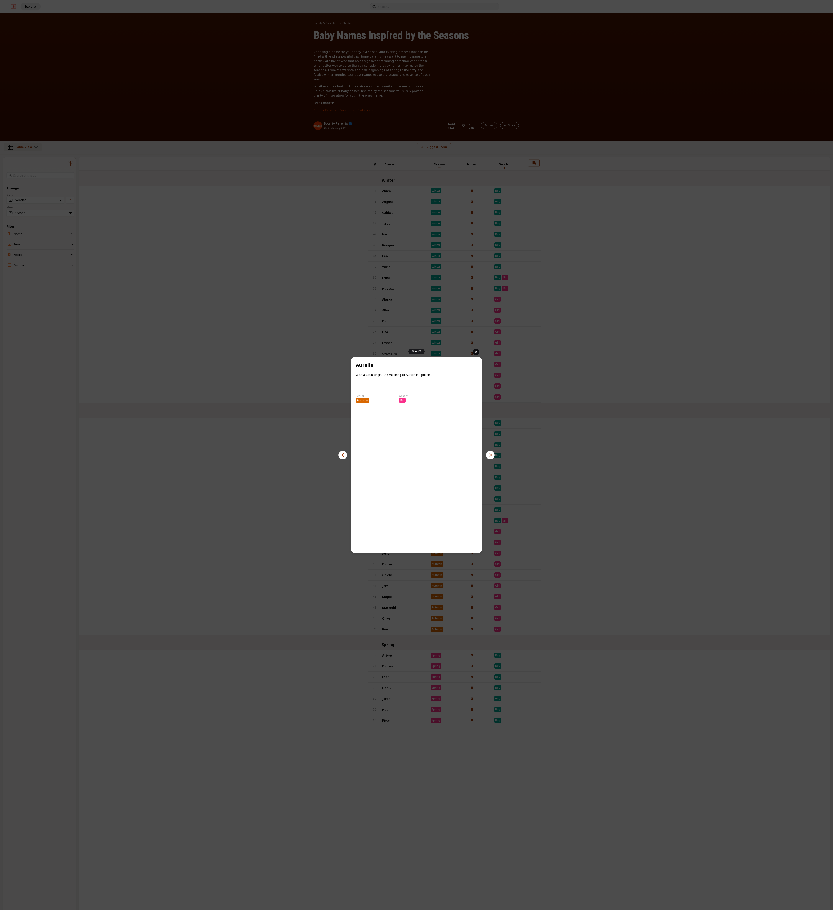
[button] (342, 455)
